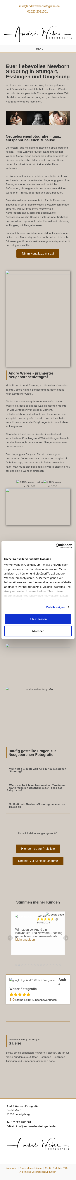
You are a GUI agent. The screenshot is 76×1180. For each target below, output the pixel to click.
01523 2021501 (37, 11)
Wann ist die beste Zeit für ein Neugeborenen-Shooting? (38, 770)
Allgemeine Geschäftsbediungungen (38, 1172)
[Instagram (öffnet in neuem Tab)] (38, 16)
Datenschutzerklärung (31, 1168)
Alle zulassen (38, 618)
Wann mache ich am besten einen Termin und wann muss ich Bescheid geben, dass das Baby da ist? (36, 788)
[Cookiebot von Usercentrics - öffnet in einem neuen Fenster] (55, 546)
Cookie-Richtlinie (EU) (56, 1168)
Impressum (11, 1168)
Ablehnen (38, 631)
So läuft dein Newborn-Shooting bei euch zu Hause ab (37, 805)
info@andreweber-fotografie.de (39, 6)
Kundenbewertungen (42, 1000)
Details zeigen (55, 607)
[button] (9, 118)
